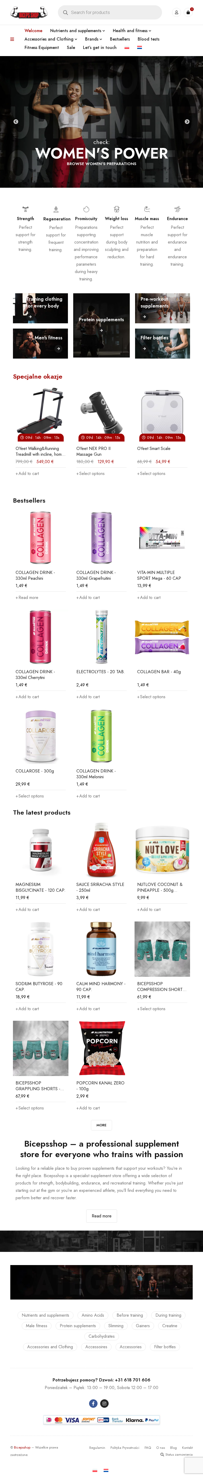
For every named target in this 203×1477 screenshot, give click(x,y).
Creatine (169, 1326)
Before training (130, 1315)
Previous (16, 122)
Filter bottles (165, 1347)
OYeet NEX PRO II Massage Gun (55, 451)
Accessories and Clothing (50, 1347)
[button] (171, 474)
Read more (102, 1216)
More (101, 1125)
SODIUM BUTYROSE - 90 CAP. (39, 987)
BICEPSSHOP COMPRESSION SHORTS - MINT (161, 989)
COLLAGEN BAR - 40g (159, 672)
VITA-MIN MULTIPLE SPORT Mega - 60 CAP (159, 575)
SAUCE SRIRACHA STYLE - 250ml (100, 887)
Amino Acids (93, 1315)
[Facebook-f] (93, 1403)
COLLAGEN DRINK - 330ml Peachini (35, 575)
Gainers (143, 1326)
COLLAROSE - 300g (35, 771)
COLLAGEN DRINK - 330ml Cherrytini (35, 675)
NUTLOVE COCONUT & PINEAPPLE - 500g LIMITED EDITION (160, 890)
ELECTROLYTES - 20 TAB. (100, 672)
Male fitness (36, 1326)
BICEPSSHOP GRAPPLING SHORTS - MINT (38, 1089)
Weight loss (116, 219)
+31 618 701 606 (132, 1380)
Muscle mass (147, 219)
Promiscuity (86, 219)
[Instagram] (104, 1403)
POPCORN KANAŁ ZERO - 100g (100, 1086)
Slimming (115, 1326)
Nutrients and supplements (45, 1315)
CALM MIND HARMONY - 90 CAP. (101, 987)
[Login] (176, 12)
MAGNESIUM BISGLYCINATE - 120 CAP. (41, 887)
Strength (25, 219)
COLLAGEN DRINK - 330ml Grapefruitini (96, 575)
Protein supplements (78, 1326)
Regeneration (57, 219)
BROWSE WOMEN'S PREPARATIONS (101, 163)
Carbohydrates (102, 1336)
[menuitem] (126, 47)
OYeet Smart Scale (115, 448)
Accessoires (96, 1347)
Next (187, 122)
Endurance (177, 219)
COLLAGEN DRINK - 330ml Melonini (96, 774)
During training (168, 1315)
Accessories (131, 1347)
